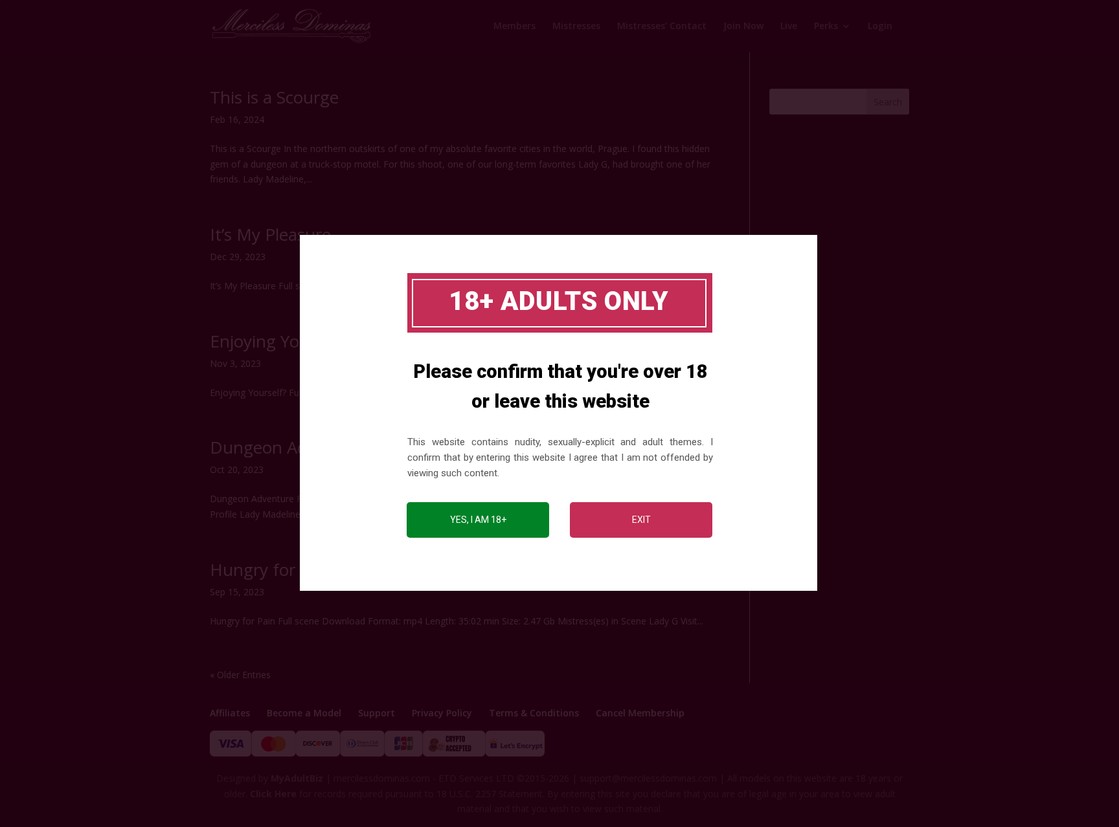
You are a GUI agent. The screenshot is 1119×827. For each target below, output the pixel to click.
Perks (826, 26)
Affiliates (230, 713)
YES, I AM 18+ (478, 519)
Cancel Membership (640, 713)
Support (376, 713)
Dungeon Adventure (288, 447)
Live (788, 26)
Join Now (743, 26)
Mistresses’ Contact (661, 26)
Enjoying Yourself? (280, 341)
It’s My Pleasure (270, 234)
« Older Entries (240, 674)
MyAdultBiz (297, 778)
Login (880, 26)
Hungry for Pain (271, 569)
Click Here (273, 794)
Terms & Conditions (534, 713)
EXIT (641, 519)
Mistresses (576, 26)
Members (514, 26)
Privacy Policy (442, 713)
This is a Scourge (274, 97)
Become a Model (304, 713)
